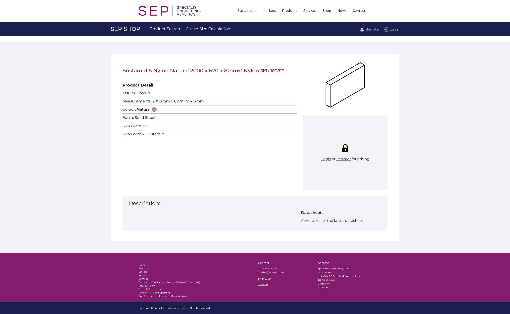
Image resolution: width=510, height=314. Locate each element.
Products (289, 11)
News (341, 11)
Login (394, 29)
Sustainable (247, 11)
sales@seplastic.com (272, 272)
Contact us (310, 221)
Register (373, 29)
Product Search (164, 29)
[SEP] (170, 11)
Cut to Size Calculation (208, 29)
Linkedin (263, 284)
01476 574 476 (269, 268)
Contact (359, 11)
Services (309, 11)
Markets (269, 11)
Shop (327, 11)
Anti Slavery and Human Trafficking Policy (162, 295)
